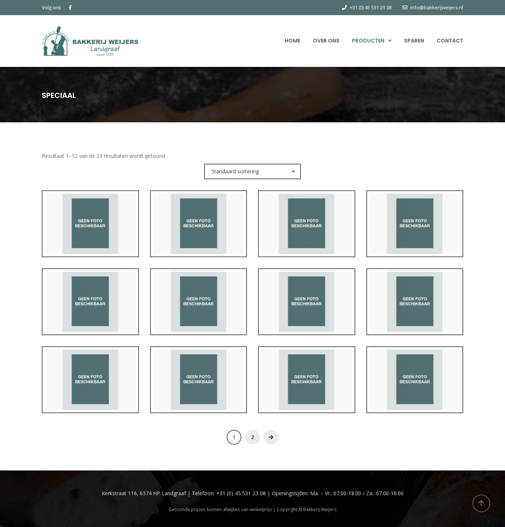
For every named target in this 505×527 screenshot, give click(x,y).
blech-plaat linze (198, 308)
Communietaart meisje (306, 386)
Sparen (414, 40)
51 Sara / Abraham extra (90, 308)
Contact (450, 40)
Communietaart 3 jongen (90, 386)
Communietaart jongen (198, 386)
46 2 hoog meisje (90, 230)
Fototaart (415, 386)
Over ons (326, 40)
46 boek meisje (306, 230)
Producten (368, 40)
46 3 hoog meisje (198, 230)
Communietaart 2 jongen (414, 308)
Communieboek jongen (306, 308)
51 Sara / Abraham (415, 230)
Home (292, 40)
